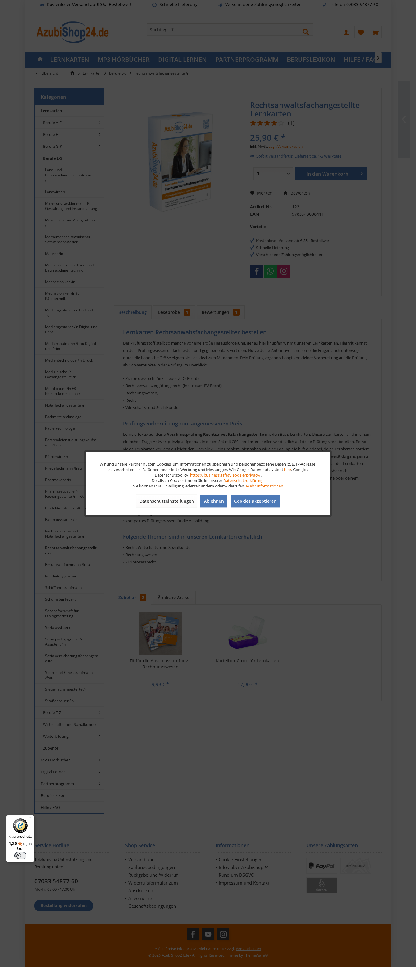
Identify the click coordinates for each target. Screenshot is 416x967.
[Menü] (30, 818)
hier (287, 469)
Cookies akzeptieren (255, 501)
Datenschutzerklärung (243, 480)
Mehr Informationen (264, 486)
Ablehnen (214, 501)
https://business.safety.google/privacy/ (225, 475)
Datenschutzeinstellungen (166, 501)
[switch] (20, 855)
